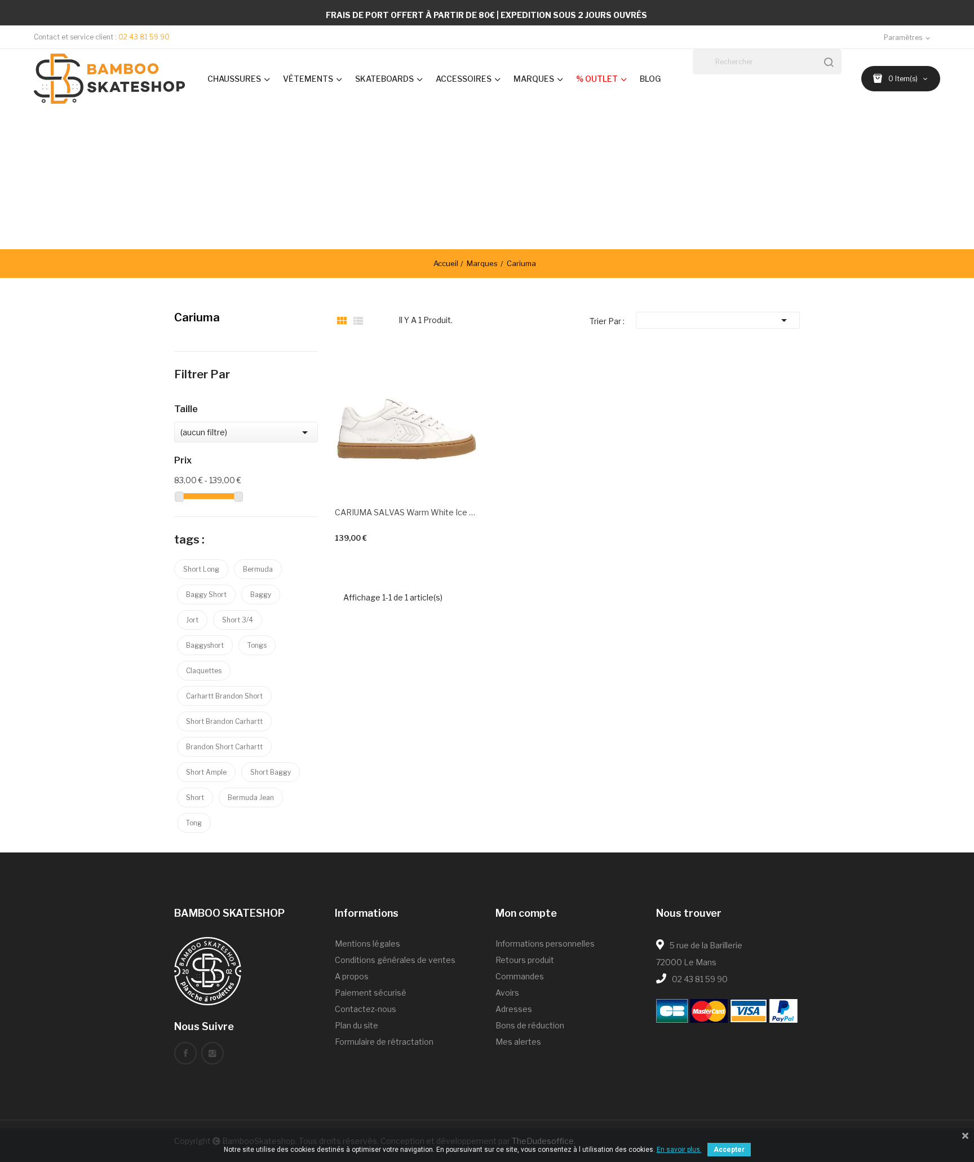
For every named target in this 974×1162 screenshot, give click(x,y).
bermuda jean (251, 797)
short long (201, 569)
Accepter (729, 1150)
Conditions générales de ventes (395, 960)
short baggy (270, 772)
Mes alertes (518, 1041)
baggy (260, 594)
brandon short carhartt (224, 747)
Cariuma (197, 317)
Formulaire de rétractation (384, 1041)
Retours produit (524, 960)
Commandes (519, 976)
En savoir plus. (679, 1150)
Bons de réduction (529, 1025)
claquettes (204, 670)
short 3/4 (237, 620)
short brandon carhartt (224, 721)
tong (194, 823)
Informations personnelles (545, 943)
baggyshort (205, 645)
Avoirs (507, 992)
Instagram (212, 1053)
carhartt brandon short (224, 696)
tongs (257, 645)
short (195, 797)
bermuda (258, 569)
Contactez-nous (365, 1009)
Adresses (513, 1009)
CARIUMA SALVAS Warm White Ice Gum (407, 512)
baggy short (206, 594)
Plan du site (356, 1025)
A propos (352, 976)
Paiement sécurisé (370, 992)
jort (192, 620)
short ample (206, 772)
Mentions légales (367, 943)
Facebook (185, 1053)
